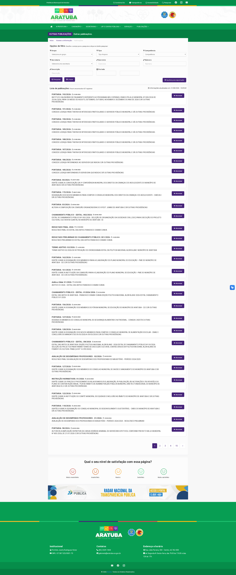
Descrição (55, 69)
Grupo (53, 51)
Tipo (100, 51)
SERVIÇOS (128, 26)
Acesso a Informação (64, 40)
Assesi (109, 572)
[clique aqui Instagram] (124, 565)
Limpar (70, 79)
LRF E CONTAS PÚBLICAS (110, 26)
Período (101, 69)
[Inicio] (51, 26)
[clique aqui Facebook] (118, 565)
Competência (149, 51)
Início (52, 40)
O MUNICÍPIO (76, 26)
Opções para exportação (175, 80)
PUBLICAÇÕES (142, 26)
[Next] (183, 445)
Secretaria (55, 60)
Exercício (102, 60)
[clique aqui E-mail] (112, 565)
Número (148, 60)
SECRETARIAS (91, 26)
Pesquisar (57, 79)
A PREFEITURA (61, 26)
